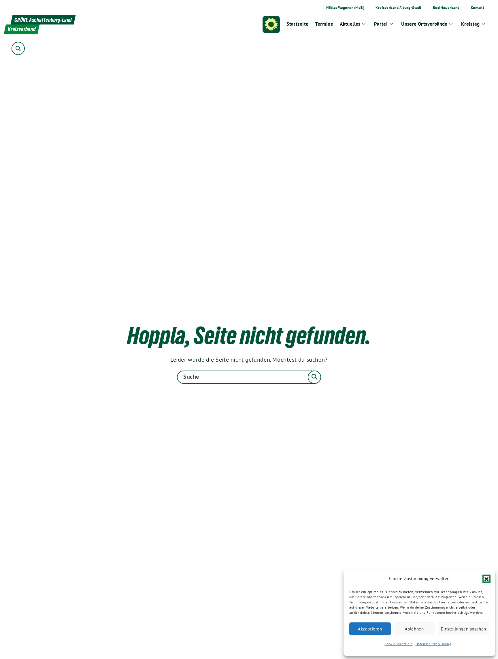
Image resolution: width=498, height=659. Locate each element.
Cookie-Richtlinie (398, 644)
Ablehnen (414, 629)
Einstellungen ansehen (463, 629)
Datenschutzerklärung (433, 644)
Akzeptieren (370, 629)
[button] (486, 578)
